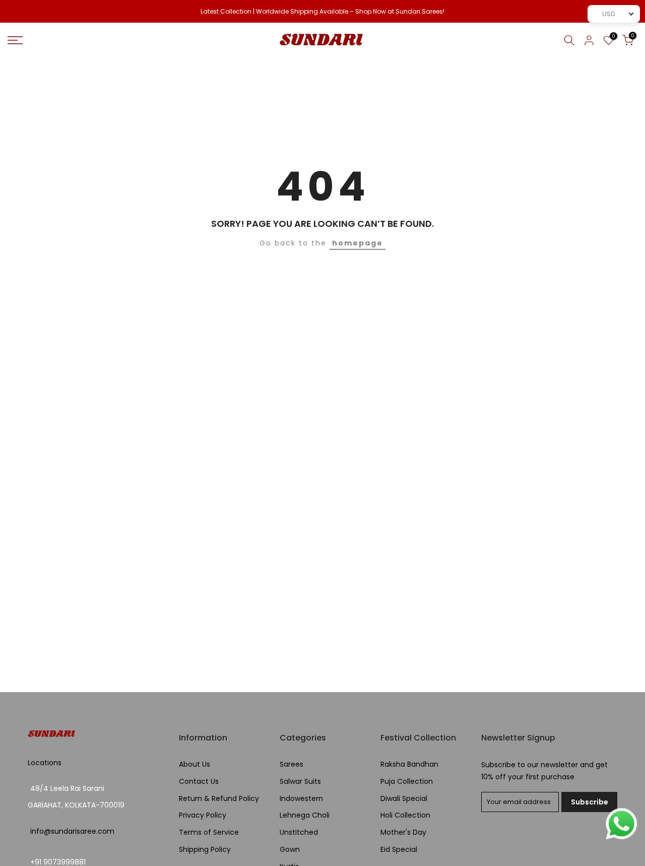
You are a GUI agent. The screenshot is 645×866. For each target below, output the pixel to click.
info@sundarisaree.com (72, 831)
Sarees (291, 764)
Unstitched (299, 832)
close (21, 12)
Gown (290, 849)
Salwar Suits (300, 781)
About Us (194, 764)
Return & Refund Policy (219, 798)
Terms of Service (209, 832)
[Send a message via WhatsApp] (621, 824)
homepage (357, 243)
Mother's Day (403, 832)
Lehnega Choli (305, 815)
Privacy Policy (202, 815)
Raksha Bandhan (409, 764)
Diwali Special (403, 798)
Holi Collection (405, 815)
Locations (44, 763)
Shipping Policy (205, 849)
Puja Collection (406, 781)
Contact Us (199, 781)
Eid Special (398, 849)
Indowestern (301, 798)
